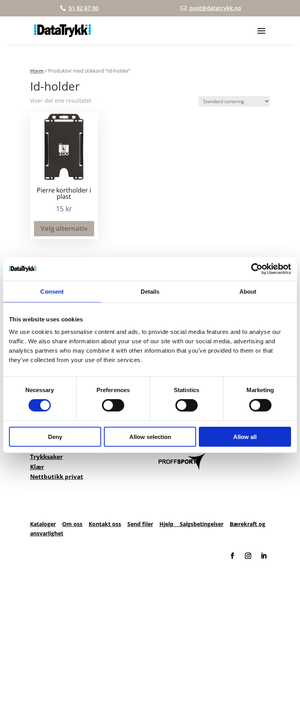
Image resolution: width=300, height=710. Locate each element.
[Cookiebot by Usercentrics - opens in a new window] (257, 269)
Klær (37, 467)
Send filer (140, 524)
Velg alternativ (64, 228)
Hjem (37, 70)
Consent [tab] (52, 291)
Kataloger (43, 524)
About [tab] (248, 291)
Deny (55, 436)
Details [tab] (150, 291)
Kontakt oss (105, 524)
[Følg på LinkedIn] (263, 555)
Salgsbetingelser (201, 524)
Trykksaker (46, 456)
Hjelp (169, 524)
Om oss (72, 524)
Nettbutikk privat (56, 476)
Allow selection (150, 436)
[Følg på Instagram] (248, 555)
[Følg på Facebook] (232, 555)
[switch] (113, 405)
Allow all (245, 436)
